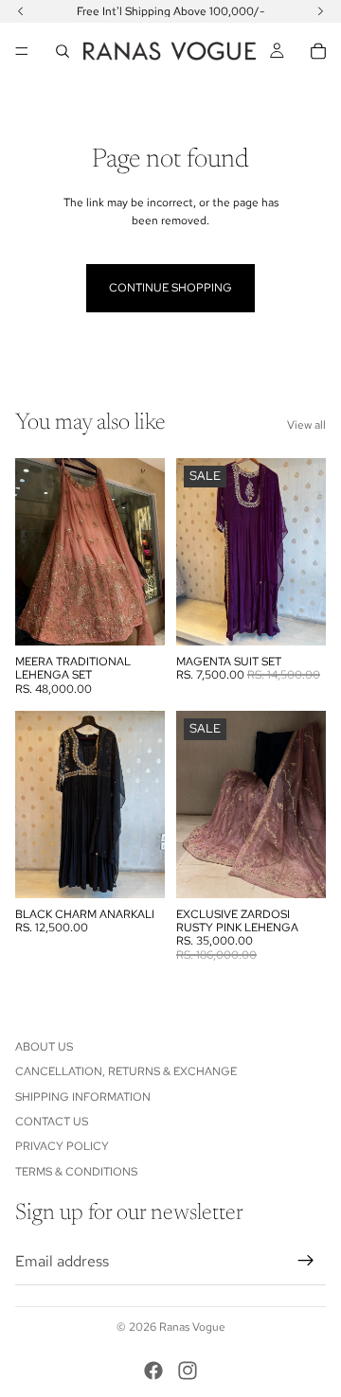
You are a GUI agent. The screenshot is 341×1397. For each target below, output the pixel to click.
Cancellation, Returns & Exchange (126, 1071)
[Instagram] (187, 1370)
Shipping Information (83, 1097)
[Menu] (22, 51)
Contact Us (51, 1121)
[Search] (62, 51)
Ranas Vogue (192, 1327)
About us (44, 1046)
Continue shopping (170, 287)
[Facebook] (153, 1370)
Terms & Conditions (76, 1171)
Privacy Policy (62, 1146)
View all (306, 425)
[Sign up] (306, 1261)
